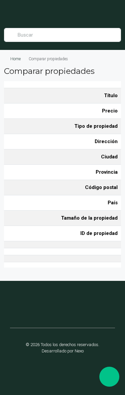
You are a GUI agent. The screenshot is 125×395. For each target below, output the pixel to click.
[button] (19, 304)
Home (15, 59)
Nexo (79, 350)
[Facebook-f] (41, 369)
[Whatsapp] (84, 369)
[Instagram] (62, 369)
